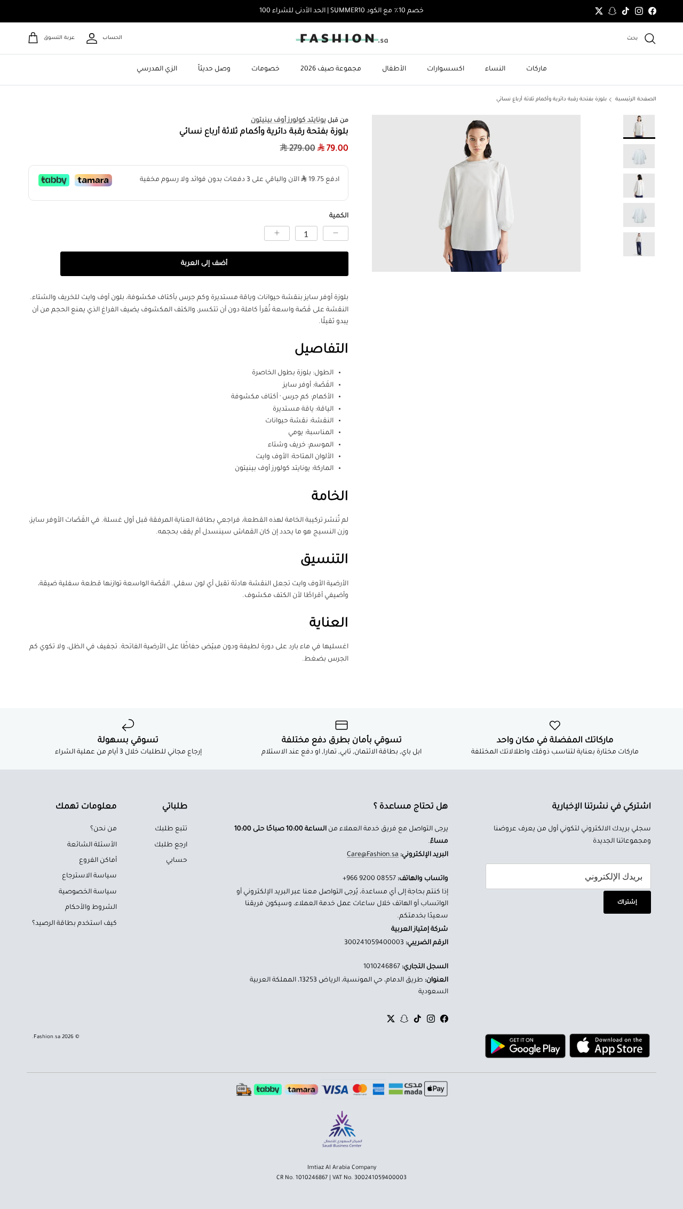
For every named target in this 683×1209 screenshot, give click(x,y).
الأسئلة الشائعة (92, 845)
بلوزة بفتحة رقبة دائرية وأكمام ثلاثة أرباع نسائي (551, 100)
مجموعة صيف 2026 (330, 69)
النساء (495, 69)
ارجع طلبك (170, 845)
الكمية (338, 216)
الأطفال (394, 69)
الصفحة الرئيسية (635, 100)
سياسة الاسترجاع (89, 876)
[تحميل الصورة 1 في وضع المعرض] (476, 193)
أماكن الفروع (98, 861)
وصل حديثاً (214, 69)
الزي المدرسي (157, 69)
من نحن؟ (103, 829)
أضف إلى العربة (204, 264)
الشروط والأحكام (91, 908)
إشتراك (627, 902)
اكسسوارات (445, 69)
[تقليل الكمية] (335, 233)
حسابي (176, 861)
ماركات (536, 69)
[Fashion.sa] (341, 38)
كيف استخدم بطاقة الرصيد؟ (74, 924)
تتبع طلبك (171, 829)
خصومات (265, 69)
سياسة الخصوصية (88, 892)
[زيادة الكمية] (277, 233)
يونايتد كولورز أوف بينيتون (288, 120)
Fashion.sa (47, 1037)
